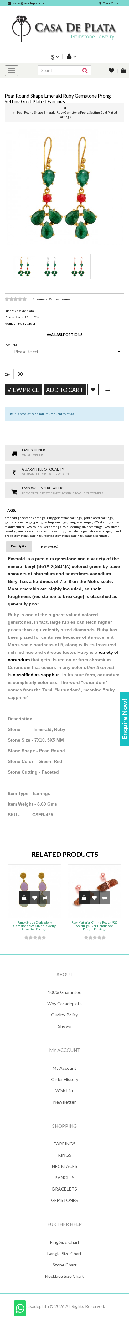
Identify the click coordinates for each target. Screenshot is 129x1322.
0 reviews (40, 299)
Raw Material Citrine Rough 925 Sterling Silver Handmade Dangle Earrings (94, 925)
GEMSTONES (64, 1200)
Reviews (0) (49, 546)
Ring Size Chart (65, 1242)
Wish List (64, 1090)
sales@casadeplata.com (29, 3)
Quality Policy (64, 1014)
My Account (64, 1068)
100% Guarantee (64, 992)
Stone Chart (65, 1264)
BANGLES (65, 1177)
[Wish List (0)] (112, 71)
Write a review (59, 299)
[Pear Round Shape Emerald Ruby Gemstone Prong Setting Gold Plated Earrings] (64, 187)
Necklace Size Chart (64, 1276)
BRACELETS (64, 1188)
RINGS (64, 1155)
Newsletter (64, 1102)
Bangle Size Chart (64, 1253)
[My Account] (71, 56)
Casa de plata (24, 310)
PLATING (11, 344)
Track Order (111, 3)
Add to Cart (64, 389)
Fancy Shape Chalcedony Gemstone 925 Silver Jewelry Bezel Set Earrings (34, 925)
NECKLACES (64, 1166)
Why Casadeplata (64, 1003)
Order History (64, 1079)
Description (19, 546)
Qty (7, 374)
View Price (23, 389)
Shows (64, 1026)
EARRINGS (64, 1143)
